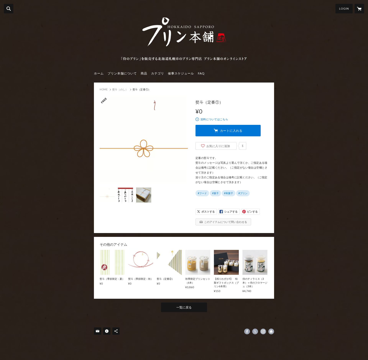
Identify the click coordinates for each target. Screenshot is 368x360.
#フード (202, 193)
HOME (104, 89)
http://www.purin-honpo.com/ (271, 331)
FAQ (201, 73)
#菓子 (215, 193)
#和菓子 (228, 193)
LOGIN (344, 8)
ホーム (99, 73)
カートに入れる (231, 130)
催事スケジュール (181, 73)
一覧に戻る (184, 307)
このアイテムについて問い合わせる (225, 221)
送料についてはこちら (214, 119)
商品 (144, 73)
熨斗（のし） (120, 89)
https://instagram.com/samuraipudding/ (263, 331)
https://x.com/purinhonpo (255, 331)
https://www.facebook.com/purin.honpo (247, 331)
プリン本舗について (122, 73)
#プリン (242, 193)
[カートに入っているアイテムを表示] (359, 8)
